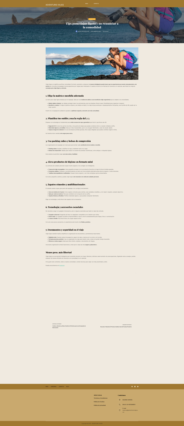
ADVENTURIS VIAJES (55, 5)
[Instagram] (134, 386)
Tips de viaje (92, 19)
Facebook (62, 265)
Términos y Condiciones (100, 398)
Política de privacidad (100, 405)
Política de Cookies (99, 401)
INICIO (86, 3)
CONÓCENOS (53, 386)
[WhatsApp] (137, 386)
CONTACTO (96, 3)
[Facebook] (132, 386)
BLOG (67, 386)
